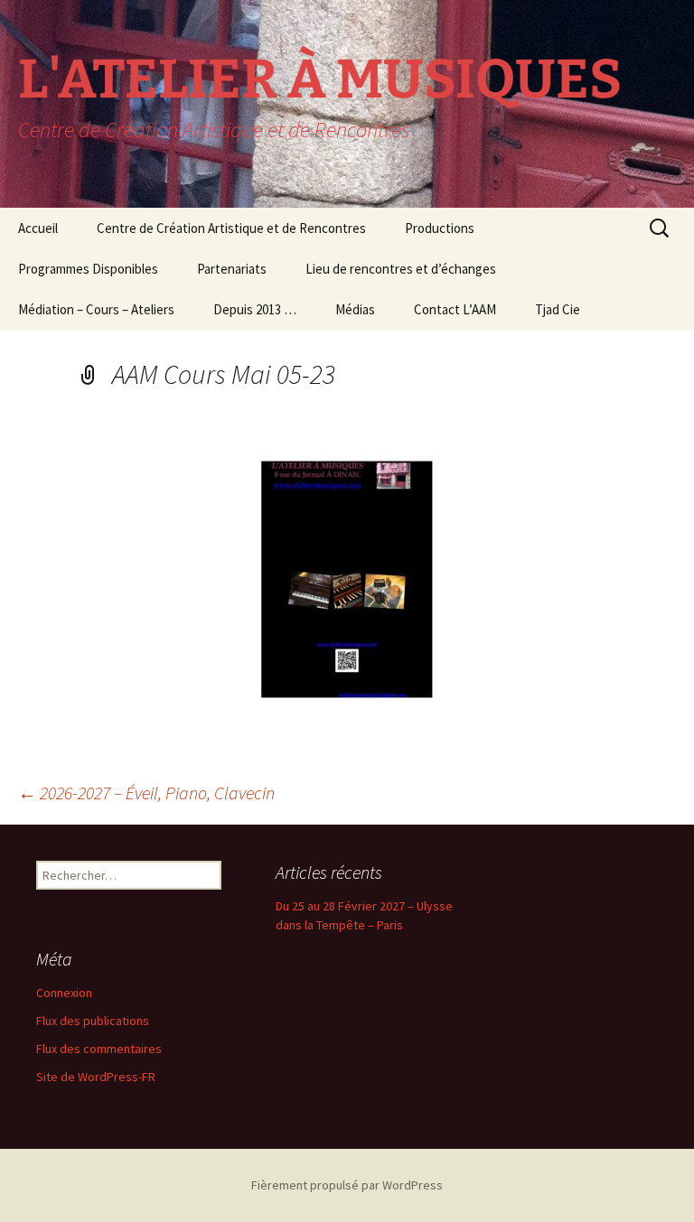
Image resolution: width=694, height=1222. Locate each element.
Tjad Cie (557, 309)
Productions (439, 228)
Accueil (38, 228)
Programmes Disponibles (88, 268)
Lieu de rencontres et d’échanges (400, 268)
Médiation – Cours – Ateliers (96, 309)
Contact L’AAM (455, 309)
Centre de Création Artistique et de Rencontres (231, 228)
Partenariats (232, 268)
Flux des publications (92, 1020)
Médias (355, 309)
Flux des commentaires (99, 1048)
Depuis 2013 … (254, 309)
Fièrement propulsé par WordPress (347, 1185)
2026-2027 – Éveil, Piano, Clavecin (146, 792)
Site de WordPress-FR (95, 1076)
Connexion (64, 992)
